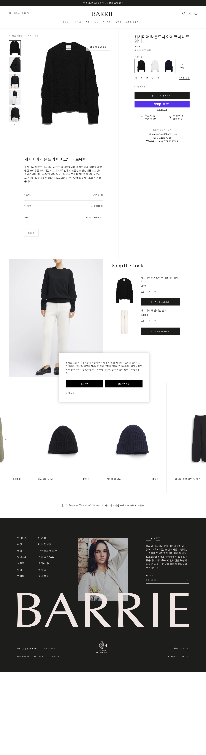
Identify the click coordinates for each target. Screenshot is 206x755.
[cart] (195, 14)
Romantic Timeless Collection (84, 505)
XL (158, 78)
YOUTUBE (173, 657)
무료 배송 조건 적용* (150, 117)
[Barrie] (103, 15)
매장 (19, 569)
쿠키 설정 (43, 575)
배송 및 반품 (44, 544)
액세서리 (107, 22)
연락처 (20, 575)
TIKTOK (185, 657)
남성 (96, 22)
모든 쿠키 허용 (123, 384)
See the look (98, 47)
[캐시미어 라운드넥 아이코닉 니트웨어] (124, 291)
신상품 (66, 22)
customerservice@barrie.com (162, 134)
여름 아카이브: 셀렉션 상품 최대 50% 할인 (103, 2)
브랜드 (20, 563)
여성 (88, 22)
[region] (104, 377)
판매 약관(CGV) (46, 556)
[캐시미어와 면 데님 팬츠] (124, 322)
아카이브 (77, 22)
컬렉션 (118, 22)
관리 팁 (31, 233)
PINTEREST (39, 657)
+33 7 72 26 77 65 (162, 137)
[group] (56, 438)
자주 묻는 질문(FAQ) (49, 550)
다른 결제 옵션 (162, 110)
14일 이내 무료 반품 (178, 117)
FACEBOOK (54, 657)
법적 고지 (43, 569)
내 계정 (42, 537)
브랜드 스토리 (132, 22)
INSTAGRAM (23, 657)
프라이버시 (44, 563)
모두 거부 (84, 384)
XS (136, 78)
